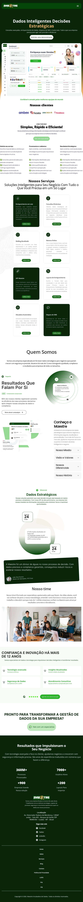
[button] (67, 450)
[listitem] (10, 6)
